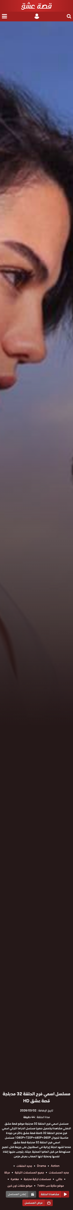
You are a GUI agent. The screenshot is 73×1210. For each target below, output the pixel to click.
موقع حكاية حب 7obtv (50, 1185)
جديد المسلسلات (59, 1172)
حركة (7, 1172)
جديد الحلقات (24, 1166)
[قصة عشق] (36, 6)
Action (55, 1166)
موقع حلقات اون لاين (19, 1185)
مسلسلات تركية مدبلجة (37, 1179)
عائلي (59, 1179)
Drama (41, 1166)
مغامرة (15, 1179)
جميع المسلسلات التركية (29, 1172)
